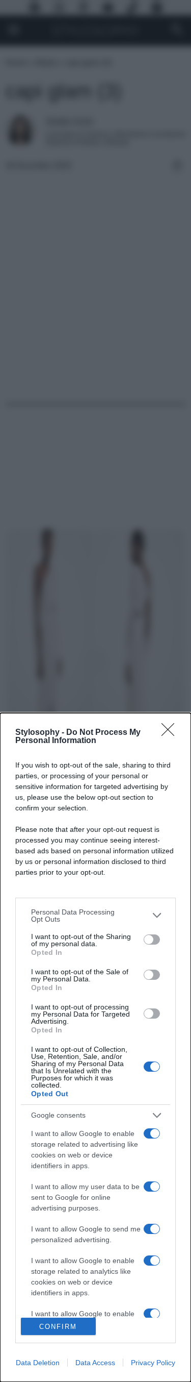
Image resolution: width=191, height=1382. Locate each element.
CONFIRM (58, 1326)
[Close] (171, 733)
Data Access (95, 1363)
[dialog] (95, 1047)
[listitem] (95, 915)
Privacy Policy (153, 1363)
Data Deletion (38, 1363)
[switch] (152, 939)
